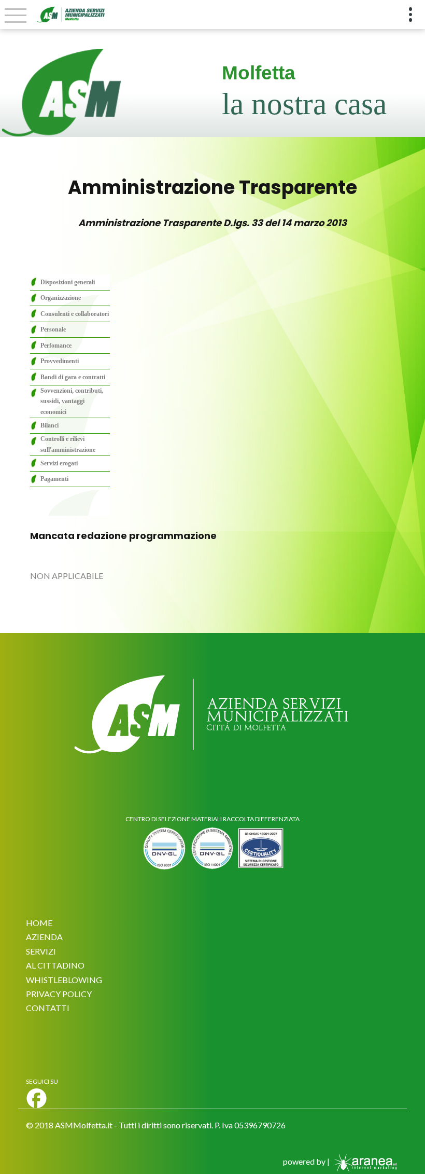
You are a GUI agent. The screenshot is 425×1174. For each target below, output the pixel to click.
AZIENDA (44, 937)
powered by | (307, 1161)
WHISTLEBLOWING (64, 980)
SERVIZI (41, 951)
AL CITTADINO (55, 965)
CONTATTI (47, 1008)
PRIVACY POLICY (59, 994)
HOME (39, 923)
